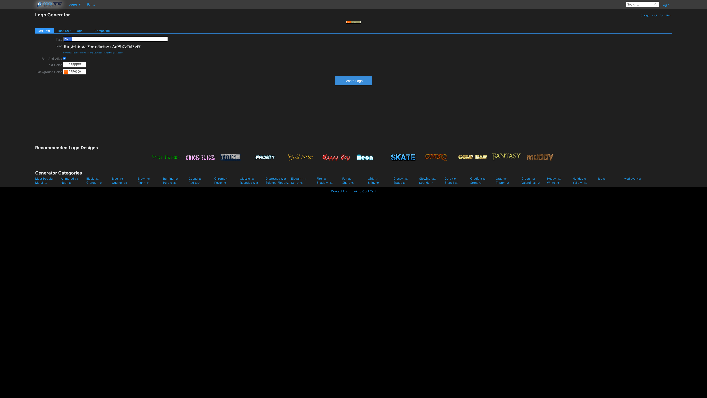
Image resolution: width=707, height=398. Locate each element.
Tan (661, 15)
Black (92, 178)
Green (528, 178)
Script (297, 182)
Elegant (120, 53)
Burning (170, 178)
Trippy (502, 182)
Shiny (374, 182)
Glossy (400, 178)
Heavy (554, 178)
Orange (645, 15)
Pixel (668, 15)
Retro (220, 182)
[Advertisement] (17, 67)
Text (59, 39)
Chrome (222, 178)
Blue (117, 178)
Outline (119, 182)
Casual (195, 178)
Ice (602, 178)
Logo (79, 31)
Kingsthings (109, 53)
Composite (102, 31)
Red (194, 182)
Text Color (54, 65)
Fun (347, 178)
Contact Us (339, 191)
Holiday (580, 178)
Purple (170, 182)
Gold (451, 178)
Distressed (275, 178)
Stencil (451, 182)
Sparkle (426, 182)
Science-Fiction (277, 182)
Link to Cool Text (364, 191)
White (553, 182)
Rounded (249, 182)
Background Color (49, 72)
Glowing (427, 178)
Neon (66, 182)
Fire (321, 178)
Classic (247, 178)
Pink (143, 182)
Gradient (478, 178)
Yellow (580, 182)
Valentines (530, 182)
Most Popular (44, 178)
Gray (501, 178)
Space (399, 182)
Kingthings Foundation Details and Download (82, 53)
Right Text (64, 31)
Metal (41, 182)
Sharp (348, 182)
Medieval (633, 178)
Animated (69, 178)
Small (654, 15)
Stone (476, 182)
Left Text (44, 31)
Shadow (325, 182)
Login (665, 5)
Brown (144, 178)
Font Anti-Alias (51, 58)
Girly (373, 178)
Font (59, 46)
